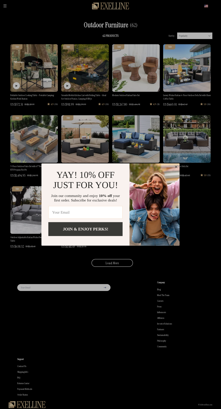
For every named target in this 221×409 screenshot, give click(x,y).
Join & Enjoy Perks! (85, 229)
